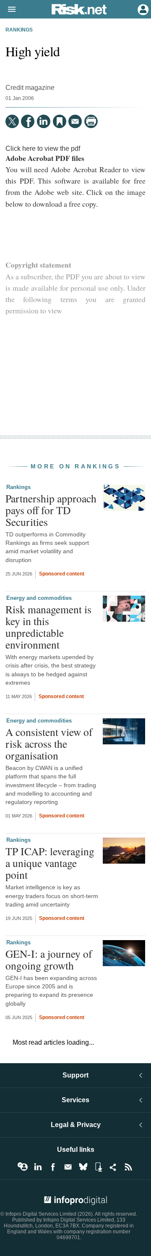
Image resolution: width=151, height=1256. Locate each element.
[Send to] (75, 121)
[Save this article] (59, 121)
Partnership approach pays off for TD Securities (50, 510)
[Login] (142, 8)
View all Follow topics (23, 1167)
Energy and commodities (39, 598)
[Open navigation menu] (8, 10)
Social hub (113, 1167)
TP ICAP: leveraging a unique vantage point (49, 862)
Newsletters (68, 1167)
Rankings (19, 30)
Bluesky (83, 1167)
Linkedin (38, 1167)
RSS (128, 1167)
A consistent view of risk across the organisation (49, 743)
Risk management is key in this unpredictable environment (48, 627)
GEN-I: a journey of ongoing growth (48, 959)
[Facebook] (27, 121)
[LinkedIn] (43, 121)
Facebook (53, 1167)
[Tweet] (12, 121)
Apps (98, 1167)
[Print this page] (91, 121)
